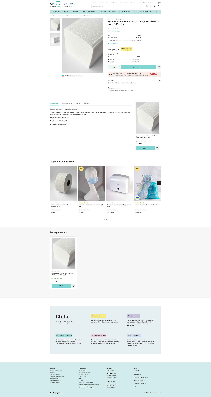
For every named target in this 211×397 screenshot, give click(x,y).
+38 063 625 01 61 (111, 373)
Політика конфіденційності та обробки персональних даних (89, 385)
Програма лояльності (84, 372)
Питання (87, 103)
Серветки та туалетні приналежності (75, 15)
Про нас (94, 3)
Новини (81, 378)
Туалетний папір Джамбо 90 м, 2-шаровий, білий (61, 205)
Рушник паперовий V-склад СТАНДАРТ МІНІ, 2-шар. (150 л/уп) (147, 136)
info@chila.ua (137, 371)
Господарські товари (144, 11)
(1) (87, 202)
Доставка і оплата (83, 374)
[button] (159, 183)
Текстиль (75, 11)
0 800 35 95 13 (68, 6)
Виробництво (114, 3)
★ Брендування (124, 3)
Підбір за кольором (55, 382)
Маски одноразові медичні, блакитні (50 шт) (91, 205)
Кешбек (133, 3)
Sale (157, 11)
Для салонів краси (89, 11)
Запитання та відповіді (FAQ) (86, 388)
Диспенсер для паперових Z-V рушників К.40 (119, 205)
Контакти (150, 3)
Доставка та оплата (103, 3)
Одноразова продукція (60, 11)
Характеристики (67, 103)
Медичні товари (127, 11)
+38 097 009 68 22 (111, 375)
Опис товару (54, 103)
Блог (144, 3)
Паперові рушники (88, 15)
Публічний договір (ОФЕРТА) (86, 382)
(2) (143, 202)
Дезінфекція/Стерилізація (108, 11)
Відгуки (78, 103)
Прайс (139, 3)
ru (160, 3)
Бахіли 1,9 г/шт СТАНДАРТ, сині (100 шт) (147, 205)
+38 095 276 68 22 (111, 378)
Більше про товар (113, 43)
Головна (53, 15)
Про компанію (82, 370)
